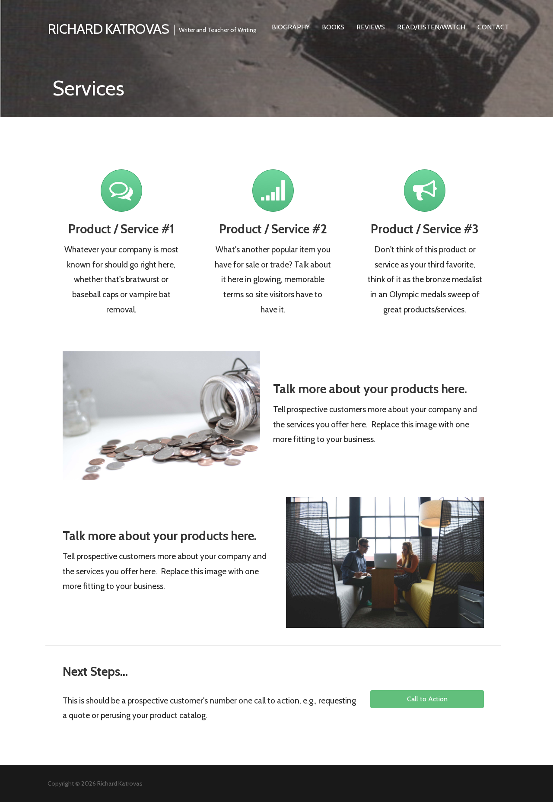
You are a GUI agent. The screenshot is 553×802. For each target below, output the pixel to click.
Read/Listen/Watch (431, 27)
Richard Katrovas (108, 28)
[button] (426, 699)
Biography (291, 27)
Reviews (370, 27)
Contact (493, 27)
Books (333, 27)
